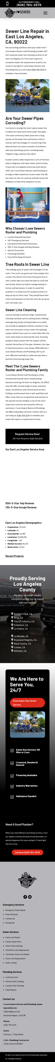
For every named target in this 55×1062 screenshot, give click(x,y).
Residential (10, 923)
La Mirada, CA (21, 636)
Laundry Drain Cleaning (15, 985)
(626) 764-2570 (29, 5)
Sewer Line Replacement (15, 958)
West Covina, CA (22, 643)
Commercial (10, 918)
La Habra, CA (20, 628)
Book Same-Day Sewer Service (25, 702)
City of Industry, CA (24, 621)
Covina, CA (19, 647)
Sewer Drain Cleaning (14, 946)
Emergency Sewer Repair (15, 910)
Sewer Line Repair (13, 937)
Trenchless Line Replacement (17, 950)
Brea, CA (18, 617)
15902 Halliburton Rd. (11, 1011)
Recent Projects (15, 555)
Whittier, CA (20, 650)
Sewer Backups (12, 914)
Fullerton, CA (21, 625)
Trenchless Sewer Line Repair (17, 954)
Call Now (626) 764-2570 (27, 852)
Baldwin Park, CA (23, 613)
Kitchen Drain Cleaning (15, 981)
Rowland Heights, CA (25, 639)
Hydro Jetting (11, 963)
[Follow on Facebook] (25, 897)
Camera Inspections (13, 941)
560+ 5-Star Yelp (16, 411)
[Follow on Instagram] (30, 897)
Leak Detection (12, 977)
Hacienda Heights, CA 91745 (14, 1015)
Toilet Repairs (11, 990)
